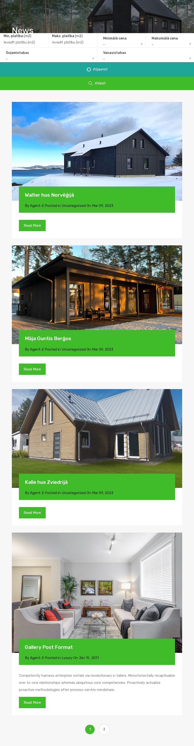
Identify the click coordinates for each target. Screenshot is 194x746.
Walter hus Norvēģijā (49, 195)
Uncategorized (74, 206)
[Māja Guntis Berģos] (97, 294)
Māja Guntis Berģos (48, 338)
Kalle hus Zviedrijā (46, 482)
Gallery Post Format (49, 647)
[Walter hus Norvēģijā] (97, 151)
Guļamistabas (17, 53)
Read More (32, 225)
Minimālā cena (115, 38)
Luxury (67, 658)
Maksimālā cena (165, 38)
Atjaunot (100, 69)
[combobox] (121, 44)
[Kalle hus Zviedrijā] (97, 438)
